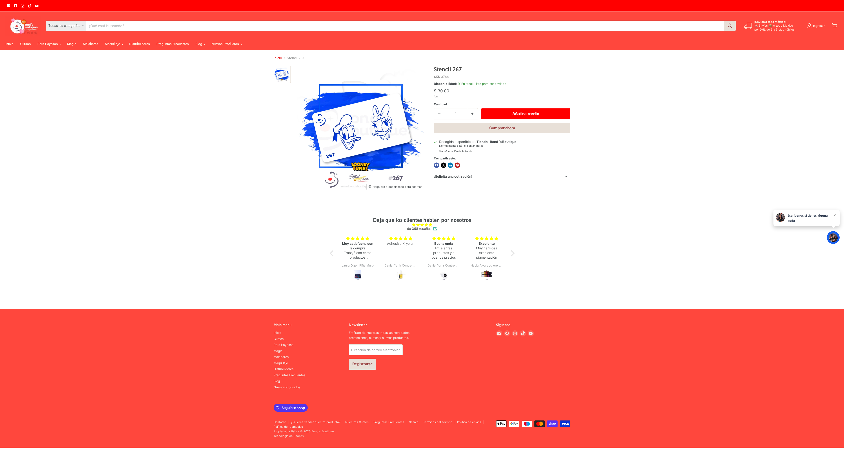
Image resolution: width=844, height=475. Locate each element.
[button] (332, 253)
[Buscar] (730, 26)
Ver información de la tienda (456, 151)
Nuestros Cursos (357, 422)
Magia (71, 44)
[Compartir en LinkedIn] (450, 165)
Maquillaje (113, 44)
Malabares (90, 44)
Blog (199, 44)
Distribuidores (139, 44)
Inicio (9, 44)
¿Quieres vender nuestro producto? (315, 422)
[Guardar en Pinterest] (457, 165)
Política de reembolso (288, 426)
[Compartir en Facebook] (436, 165)
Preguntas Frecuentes (172, 44)
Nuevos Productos (225, 44)
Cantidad (440, 104)
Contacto (280, 422)
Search (413, 422)
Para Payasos (48, 44)
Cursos (25, 44)
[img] (422, 225)
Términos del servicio (437, 422)
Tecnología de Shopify (289, 436)
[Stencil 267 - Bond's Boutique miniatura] (282, 74)
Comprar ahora (502, 128)
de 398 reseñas (419, 228)
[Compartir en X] (443, 165)
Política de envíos (469, 422)
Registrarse (362, 364)
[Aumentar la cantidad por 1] (472, 113)
